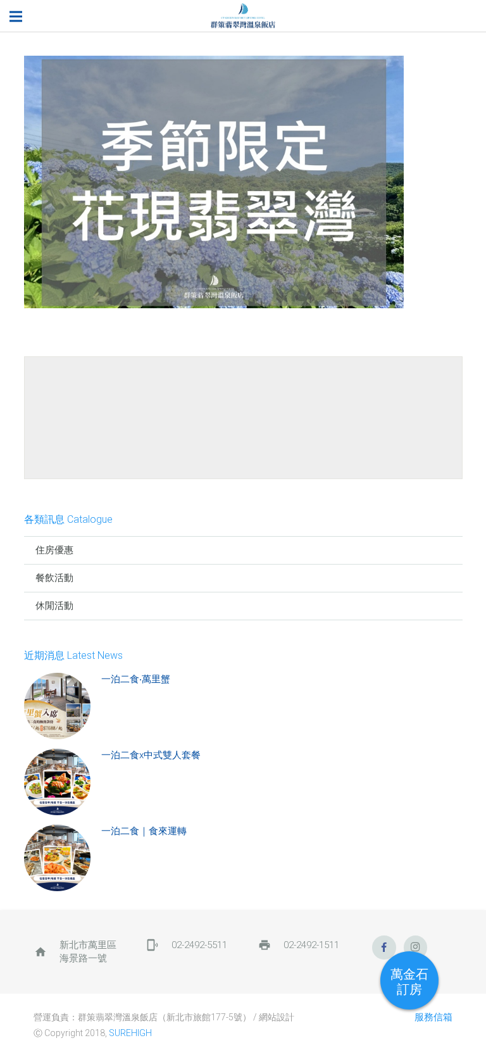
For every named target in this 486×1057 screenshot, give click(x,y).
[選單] (16, 16)
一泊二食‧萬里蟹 (135, 679)
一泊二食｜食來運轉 (144, 831)
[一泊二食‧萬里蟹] (57, 706)
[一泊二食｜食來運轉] (57, 858)
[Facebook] (384, 947)
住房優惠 (54, 550)
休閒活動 (54, 605)
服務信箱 (433, 1017)
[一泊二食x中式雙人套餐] (57, 782)
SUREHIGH (130, 1033)
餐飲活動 (54, 578)
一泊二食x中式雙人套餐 (151, 755)
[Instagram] (416, 947)
